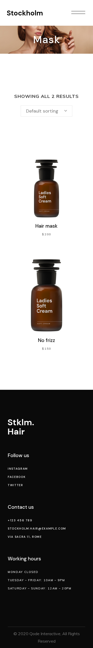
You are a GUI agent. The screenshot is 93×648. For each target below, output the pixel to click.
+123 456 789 (20, 520)
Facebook (17, 477)
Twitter (15, 485)
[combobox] (46, 111)
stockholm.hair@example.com (37, 528)
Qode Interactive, (45, 633)
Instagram (18, 468)
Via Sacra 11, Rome (25, 537)
